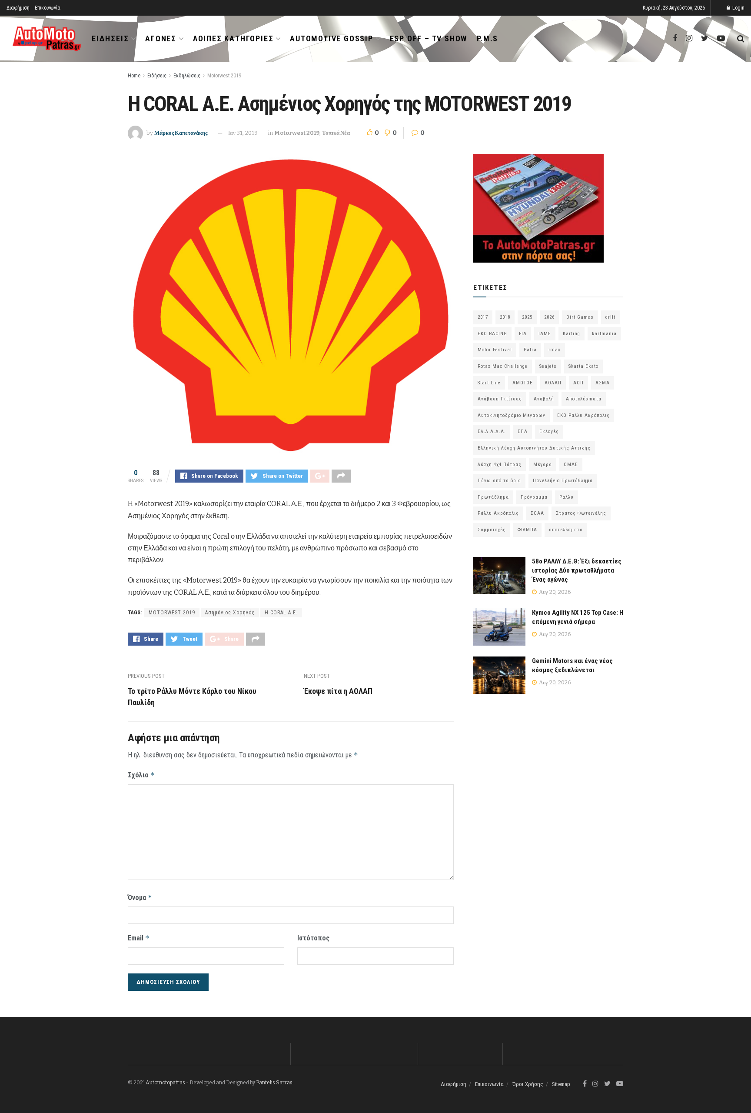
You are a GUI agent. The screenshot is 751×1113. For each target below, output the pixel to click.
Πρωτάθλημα (493, 497)
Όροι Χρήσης (527, 1084)
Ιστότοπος (313, 938)
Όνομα (140, 897)
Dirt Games (580, 317)
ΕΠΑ (523, 431)
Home (134, 76)
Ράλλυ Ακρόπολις (498, 513)
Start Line (489, 383)
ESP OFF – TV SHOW (429, 38)
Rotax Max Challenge (503, 366)
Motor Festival (495, 350)
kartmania (604, 334)
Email (139, 938)
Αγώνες (160, 38)
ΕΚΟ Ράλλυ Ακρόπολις (583, 415)
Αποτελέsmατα (583, 399)
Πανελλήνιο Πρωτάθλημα (563, 480)
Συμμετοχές (492, 530)
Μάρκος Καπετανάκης (180, 133)
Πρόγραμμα (534, 497)
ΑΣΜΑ (602, 383)
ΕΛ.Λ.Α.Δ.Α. (492, 431)
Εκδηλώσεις (186, 76)
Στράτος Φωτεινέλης (581, 513)
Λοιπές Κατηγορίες (233, 38)
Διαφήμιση (18, 8)
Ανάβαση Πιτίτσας (500, 399)
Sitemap (561, 1084)
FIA (523, 334)
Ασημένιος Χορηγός (230, 613)
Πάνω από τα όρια (499, 480)
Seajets (548, 366)
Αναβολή (544, 399)
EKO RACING (492, 334)
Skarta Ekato (583, 366)
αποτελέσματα (566, 530)
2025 (527, 317)
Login (737, 8)
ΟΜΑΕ (571, 464)
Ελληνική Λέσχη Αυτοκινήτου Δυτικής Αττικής (534, 448)
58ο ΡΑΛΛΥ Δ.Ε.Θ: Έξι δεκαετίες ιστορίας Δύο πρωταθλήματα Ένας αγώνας (576, 570)
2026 (549, 317)
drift (610, 317)
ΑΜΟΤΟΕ (522, 383)
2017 (483, 317)
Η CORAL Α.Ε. (281, 613)
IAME (544, 334)
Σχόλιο (141, 775)
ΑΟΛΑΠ (553, 383)
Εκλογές (549, 431)
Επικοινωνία (47, 8)
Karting (571, 334)
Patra (530, 350)
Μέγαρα (542, 464)
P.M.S (487, 38)
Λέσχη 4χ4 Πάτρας (500, 464)
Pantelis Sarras (274, 1083)
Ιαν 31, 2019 (243, 133)
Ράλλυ (566, 497)
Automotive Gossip (331, 38)
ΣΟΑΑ (537, 513)
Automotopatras (165, 1083)
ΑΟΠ (578, 383)
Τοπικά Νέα (336, 133)
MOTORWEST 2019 (172, 613)
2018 (505, 317)
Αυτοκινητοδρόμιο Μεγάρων (511, 415)
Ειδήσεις (110, 38)
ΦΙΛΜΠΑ (527, 530)
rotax (554, 350)
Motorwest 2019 (224, 76)
